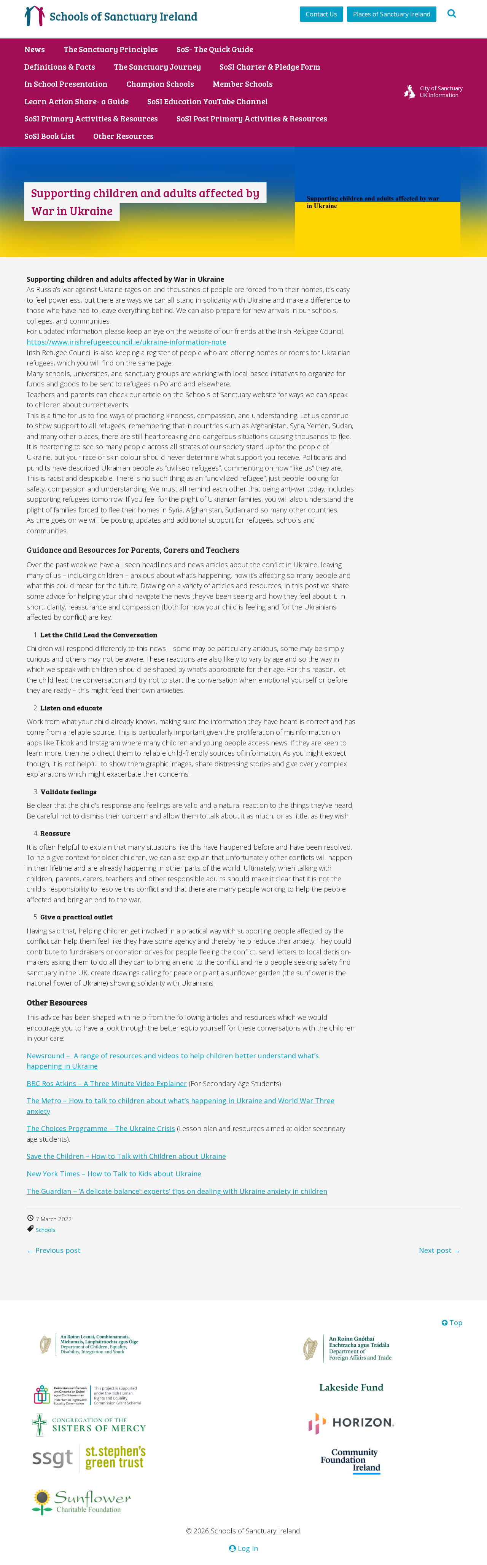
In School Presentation (66, 83)
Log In (247, 1548)
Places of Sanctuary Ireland (391, 14)
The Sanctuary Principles (111, 49)
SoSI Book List (49, 136)
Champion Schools (160, 83)
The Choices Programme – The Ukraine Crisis (101, 1128)
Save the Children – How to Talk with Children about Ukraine (126, 1156)
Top (455, 1322)
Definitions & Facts (59, 66)
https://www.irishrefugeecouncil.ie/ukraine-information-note (126, 341)
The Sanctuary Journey (157, 66)
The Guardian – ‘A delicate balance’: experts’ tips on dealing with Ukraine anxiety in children (177, 1191)
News (34, 49)
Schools (46, 1229)
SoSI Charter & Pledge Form (270, 66)
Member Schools (243, 83)
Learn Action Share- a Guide (76, 101)
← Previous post (54, 1250)
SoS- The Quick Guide (215, 49)
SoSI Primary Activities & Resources (91, 118)
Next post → (439, 1250)
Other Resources (123, 136)
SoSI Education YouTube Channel (207, 101)
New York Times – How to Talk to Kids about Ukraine (114, 1173)
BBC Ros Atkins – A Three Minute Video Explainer (107, 1083)
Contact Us (321, 14)
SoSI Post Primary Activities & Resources (252, 118)
